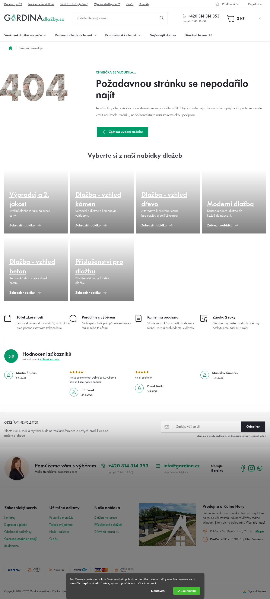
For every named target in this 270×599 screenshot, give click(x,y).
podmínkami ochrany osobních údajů (247, 435)
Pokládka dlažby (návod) (74, 4)
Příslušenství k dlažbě (108, 525)
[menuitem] (25, 35)
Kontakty (144, 4)
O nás (129, 4)
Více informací (147, 583)
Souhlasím (188, 591)
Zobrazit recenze (50, 359)
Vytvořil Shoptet (257, 591)
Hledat (162, 18)
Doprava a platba (15, 525)
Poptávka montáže (61, 517)
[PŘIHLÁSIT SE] (253, 426)
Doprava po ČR (13, 4)
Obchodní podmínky (17, 532)
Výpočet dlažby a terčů (107, 4)
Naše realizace (59, 532)
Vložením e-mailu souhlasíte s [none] (231, 435)
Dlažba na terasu (105, 517)
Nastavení (158, 591)
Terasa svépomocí (61, 525)
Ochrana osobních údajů (20, 539)
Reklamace (11, 546)
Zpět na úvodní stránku (126, 132)
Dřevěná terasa (104, 532)
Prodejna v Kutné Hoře (41, 4)
